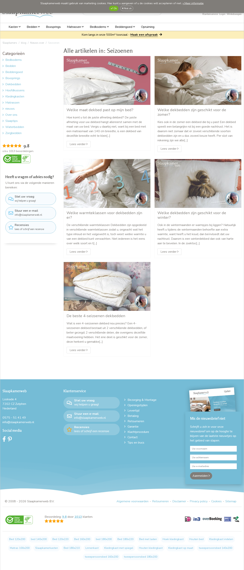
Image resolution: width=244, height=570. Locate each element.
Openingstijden (138, 405)
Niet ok (128, 8)
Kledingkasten (14, 96)
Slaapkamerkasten (46, 548)
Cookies (216, 501)
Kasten (14, 27)
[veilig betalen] (212, 521)
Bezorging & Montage (142, 400)
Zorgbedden (13, 133)
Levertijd (133, 410)
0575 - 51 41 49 (14, 418)
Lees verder (78, 144)
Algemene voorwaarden (132, 501)
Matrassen (74, 27)
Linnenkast (92, 548)
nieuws (10, 109)
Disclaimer (179, 501)
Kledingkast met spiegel (118, 548)
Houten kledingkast (151, 548)
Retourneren (136, 421)
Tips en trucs (136, 443)
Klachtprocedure (138, 432)
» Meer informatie (193, 3)
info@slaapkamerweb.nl (28, 213)
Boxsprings (53, 27)
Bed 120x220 (60, 539)
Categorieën (13, 53)
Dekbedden (13, 84)
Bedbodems (98, 27)
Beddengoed (124, 27)
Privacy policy (199, 501)
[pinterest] (11, 440)
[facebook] (5, 440)
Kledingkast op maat (180, 548)
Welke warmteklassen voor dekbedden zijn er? (104, 215)
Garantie (133, 426)
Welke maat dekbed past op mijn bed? (100, 109)
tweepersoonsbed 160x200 (101, 557)
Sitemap (230, 501)
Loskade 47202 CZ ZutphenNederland (14, 404)
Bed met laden (148, 539)
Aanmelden (201, 476)
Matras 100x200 (20, 548)
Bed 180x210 (72, 548)
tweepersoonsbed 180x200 (140, 557)
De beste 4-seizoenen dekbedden (96, 315)
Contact (133, 437)
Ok (115, 8)
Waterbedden (14, 127)
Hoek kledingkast (173, 539)
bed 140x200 (39, 539)
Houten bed (196, 539)
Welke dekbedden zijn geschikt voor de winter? (191, 215)
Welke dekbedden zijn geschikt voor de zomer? (191, 112)
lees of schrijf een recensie (29, 227)
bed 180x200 (104, 539)
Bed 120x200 (17, 539)
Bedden (32, 27)
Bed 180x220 (125, 539)
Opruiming (147, 27)
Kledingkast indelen (221, 539)
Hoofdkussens (15, 90)
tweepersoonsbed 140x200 (215, 548)
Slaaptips (11, 121)
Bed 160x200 (82, 539)
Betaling (133, 416)
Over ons (11, 115)
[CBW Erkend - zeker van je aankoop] (16, 159)
